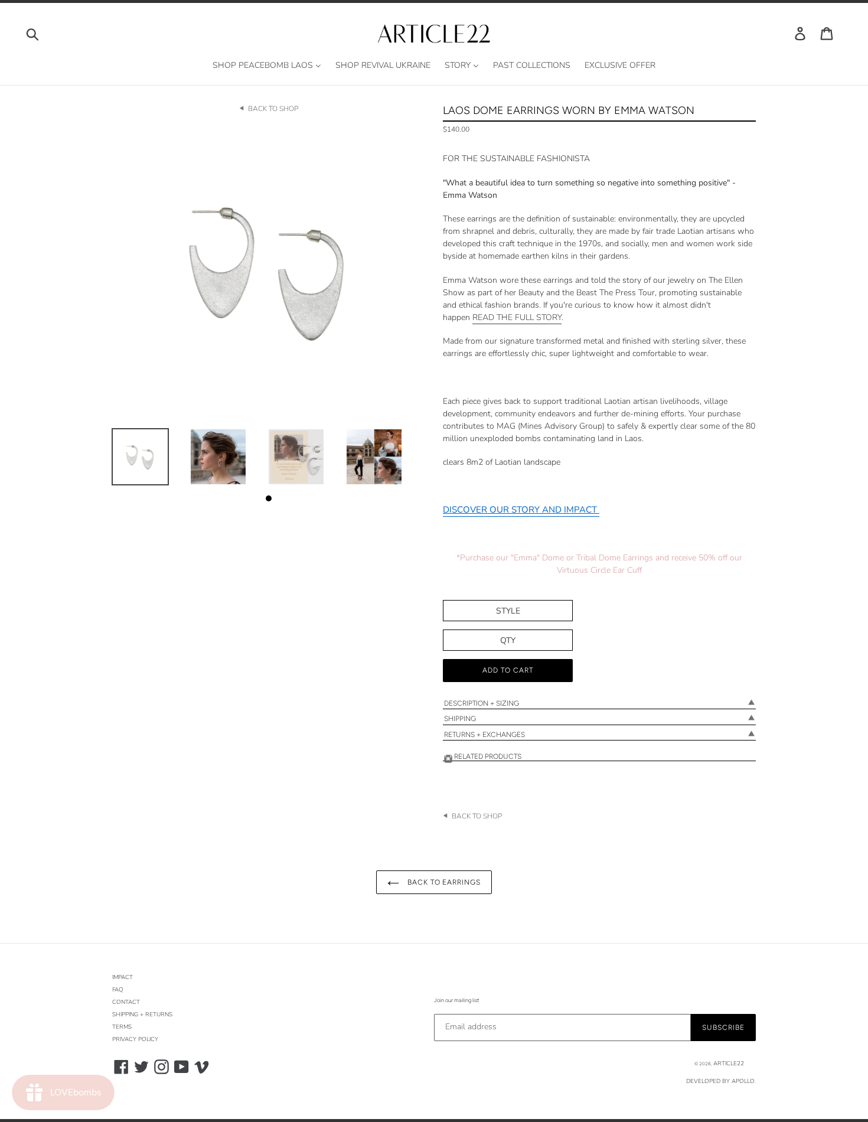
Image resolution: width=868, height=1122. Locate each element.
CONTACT (126, 1002)
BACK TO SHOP (273, 108)
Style (508, 611)
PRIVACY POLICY (135, 1039)
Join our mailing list (456, 1000)
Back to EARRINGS (443, 882)
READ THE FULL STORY (517, 317)
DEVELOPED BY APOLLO (720, 1081)
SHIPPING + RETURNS (142, 1014)
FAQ (117, 990)
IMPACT (122, 977)
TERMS (122, 1027)
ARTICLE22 (728, 1063)
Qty (507, 640)
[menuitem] (266, 65)
